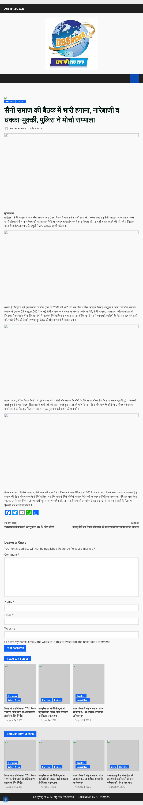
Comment (11, 554)
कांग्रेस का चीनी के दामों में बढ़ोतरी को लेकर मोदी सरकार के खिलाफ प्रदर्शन (54, 684)
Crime (113, 767)
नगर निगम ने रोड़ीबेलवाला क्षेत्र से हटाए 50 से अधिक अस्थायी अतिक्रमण (88, 684)
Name (9, 601)
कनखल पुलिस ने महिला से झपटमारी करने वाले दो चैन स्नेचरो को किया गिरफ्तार (123, 755)
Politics (21, 101)
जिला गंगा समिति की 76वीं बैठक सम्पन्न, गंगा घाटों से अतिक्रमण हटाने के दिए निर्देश (20, 684)
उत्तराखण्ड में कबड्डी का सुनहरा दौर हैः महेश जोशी (29, 525)
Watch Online (134, 78)
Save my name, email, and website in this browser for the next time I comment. (59, 642)
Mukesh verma (18, 128)
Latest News (14, 700)
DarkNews (84, 797)
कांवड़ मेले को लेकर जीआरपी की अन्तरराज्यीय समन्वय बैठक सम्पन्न (106, 525)
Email (9, 615)
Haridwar (9, 101)
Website (9, 628)
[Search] (126, 78)
